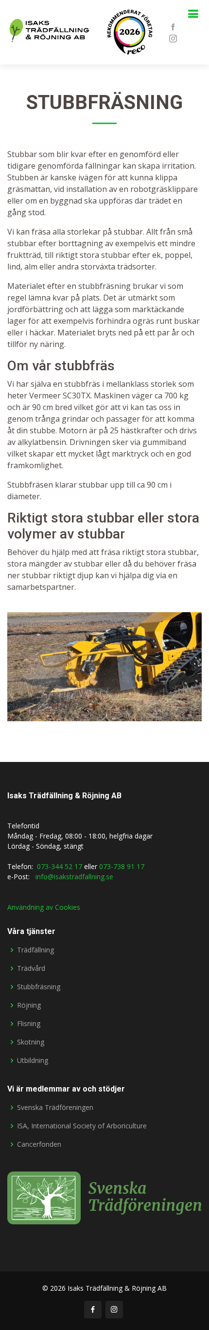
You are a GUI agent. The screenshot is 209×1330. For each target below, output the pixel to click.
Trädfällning (35, 950)
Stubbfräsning (38, 986)
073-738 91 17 (121, 866)
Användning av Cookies (43, 907)
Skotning (30, 1042)
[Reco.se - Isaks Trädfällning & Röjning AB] (130, 32)
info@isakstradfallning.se (74, 876)
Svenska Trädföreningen (55, 1107)
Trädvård (31, 968)
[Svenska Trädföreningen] (104, 1197)
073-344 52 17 (59, 866)
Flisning (28, 1023)
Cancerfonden (39, 1144)
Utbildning (32, 1060)
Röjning (29, 1005)
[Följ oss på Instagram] (171, 38)
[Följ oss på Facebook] (171, 27)
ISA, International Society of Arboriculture (82, 1126)
